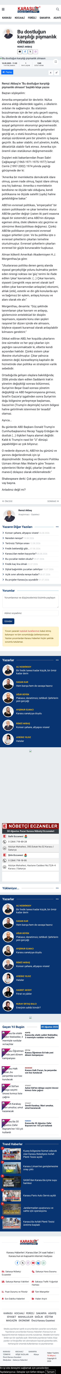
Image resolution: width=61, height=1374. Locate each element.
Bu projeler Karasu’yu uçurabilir (22, 579)
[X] (30, 51)
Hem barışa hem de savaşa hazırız (34, 685)
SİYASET (11, 1316)
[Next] (38, 1262)
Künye (36, 1354)
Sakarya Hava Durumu (46, 1271)
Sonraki (52, 501)
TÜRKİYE (6, 1354)
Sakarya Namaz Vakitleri (17, 1281)
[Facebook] (25, 51)
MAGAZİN (11, 1320)
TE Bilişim (51, 1356)
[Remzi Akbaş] (8, 33)
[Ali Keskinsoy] (8, 670)
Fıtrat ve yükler (24, 993)
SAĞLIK (39, 1316)
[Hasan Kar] (8, 683)
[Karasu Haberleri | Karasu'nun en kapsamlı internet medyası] (30, 9)
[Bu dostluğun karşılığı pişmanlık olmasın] (30, 58)
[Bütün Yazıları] (57, 526)
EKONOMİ (24, 1320)
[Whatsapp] (43, 1262)
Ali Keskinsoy (23, 667)
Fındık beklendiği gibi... (17, 548)
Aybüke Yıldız (23, 737)
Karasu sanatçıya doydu (29, 713)
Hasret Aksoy (24, 990)
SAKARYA (45, 17)
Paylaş (9, 72)
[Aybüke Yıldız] (8, 739)
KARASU (6, 17)
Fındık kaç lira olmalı (16, 564)
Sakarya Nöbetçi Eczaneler (11, 1273)
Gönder (8, 621)
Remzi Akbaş (24, 46)
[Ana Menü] (3, 9)
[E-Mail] (19, 51)
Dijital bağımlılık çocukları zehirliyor (24, 569)
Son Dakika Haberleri (15, 1298)
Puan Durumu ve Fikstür (16, 1291)
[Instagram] (35, 51)
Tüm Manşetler (42, 1291)
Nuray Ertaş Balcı (26, 1004)
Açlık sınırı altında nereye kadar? (22, 574)
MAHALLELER (25, 1316)
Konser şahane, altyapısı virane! (22, 532)
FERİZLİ (32, 17)
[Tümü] (57, 660)
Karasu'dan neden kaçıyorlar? (21, 553)
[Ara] (57, 9)
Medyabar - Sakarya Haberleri (15, 1360)
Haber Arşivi (41, 1298)
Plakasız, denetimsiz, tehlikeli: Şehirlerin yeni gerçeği (37, 699)
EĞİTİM (49, 1316)
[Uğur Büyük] (8, 697)
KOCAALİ (20, 17)
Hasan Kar (22, 682)
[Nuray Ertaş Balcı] (8, 1005)
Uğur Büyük (22, 694)
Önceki (8, 501)
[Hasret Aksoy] (8, 991)
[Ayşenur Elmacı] (8, 711)
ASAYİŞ (52, 1313)
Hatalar (20, 741)
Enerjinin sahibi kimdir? (28, 1007)
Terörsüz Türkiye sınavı (17, 543)
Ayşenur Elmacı (25, 709)
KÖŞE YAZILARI (22, 1354)
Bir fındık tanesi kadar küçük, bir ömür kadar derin (36, 672)
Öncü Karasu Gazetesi (43, 1320)
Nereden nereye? (14, 538)
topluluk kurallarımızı (30, 631)
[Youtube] (33, 1262)
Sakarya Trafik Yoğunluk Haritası (45, 1283)
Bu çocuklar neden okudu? (19, 558)
